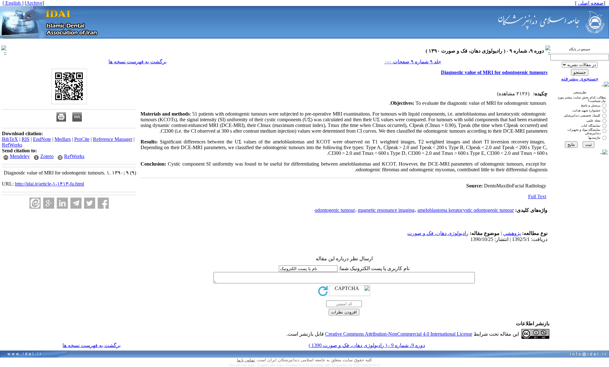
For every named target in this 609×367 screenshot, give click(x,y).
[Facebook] (103, 203)
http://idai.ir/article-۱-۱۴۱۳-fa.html (49, 184)
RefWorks (12, 145)
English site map (271, 365)
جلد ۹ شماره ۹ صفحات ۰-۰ (412, 61)
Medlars (63, 139)
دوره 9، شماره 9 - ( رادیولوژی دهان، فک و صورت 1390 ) (367, 345)
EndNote (42, 139)
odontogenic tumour (335, 210)
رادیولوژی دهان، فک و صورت (437, 233)
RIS (25, 139)
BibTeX (10, 139)
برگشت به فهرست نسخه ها (137, 61)
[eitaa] (35, 203)
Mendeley (20, 156)
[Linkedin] (62, 203)
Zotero (47, 156)
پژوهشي (512, 233)
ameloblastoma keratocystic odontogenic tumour (465, 210)
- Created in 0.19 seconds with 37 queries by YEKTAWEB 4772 (332, 365)
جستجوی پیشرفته (580, 78)
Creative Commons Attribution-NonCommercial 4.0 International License (398, 334)
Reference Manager (112, 139)
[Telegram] (76, 203)
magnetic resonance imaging (386, 210)
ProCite (81, 139)
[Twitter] (89, 203)
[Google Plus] (48, 203)
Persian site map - (243, 365)
